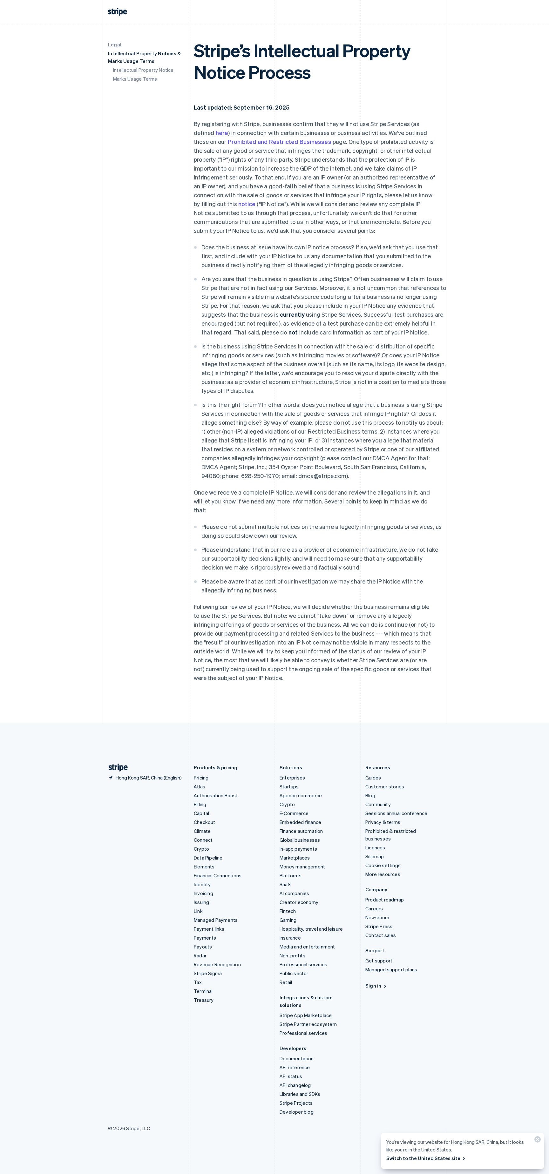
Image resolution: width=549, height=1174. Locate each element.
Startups (289, 786)
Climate (202, 831)
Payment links (209, 929)
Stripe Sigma (208, 973)
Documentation (297, 1058)
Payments (205, 937)
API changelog (295, 1085)
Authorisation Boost (216, 795)
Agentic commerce (301, 795)
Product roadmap (384, 899)
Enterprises (292, 777)
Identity (202, 884)
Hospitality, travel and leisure (311, 929)
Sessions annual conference (396, 813)
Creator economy (299, 902)
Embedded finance (300, 822)
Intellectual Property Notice (143, 70)
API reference (295, 1067)
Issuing (201, 902)
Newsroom (377, 917)
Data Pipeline (208, 857)
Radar (200, 955)
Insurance (290, 937)
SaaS (285, 884)
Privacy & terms (382, 822)
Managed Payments (216, 920)
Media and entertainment (307, 946)
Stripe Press (378, 926)
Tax (198, 982)
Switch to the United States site (423, 1158)
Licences (375, 847)
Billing (200, 804)
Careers (374, 908)
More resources (382, 874)
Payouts (203, 946)
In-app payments (298, 849)
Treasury (204, 1000)
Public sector (294, 973)
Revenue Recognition (217, 964)
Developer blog (297, 1112)
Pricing (201, 777)
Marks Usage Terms (135, 79)
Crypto (201, 849)
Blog (370, 795)
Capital (201, 813)
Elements (204, 866)
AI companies (294, 893)
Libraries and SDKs (300, 1094)
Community (378, 804)
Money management (302, 866)
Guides (373, 777)
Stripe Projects (296, 1103)
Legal (114, 44)
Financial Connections (217, 875)
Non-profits (292, 955)
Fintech (288, 911)
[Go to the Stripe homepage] (116, 768)
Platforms (291, 875)
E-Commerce (294, 813)
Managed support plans (391, 969)
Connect (203, 840)
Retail (286, 982)
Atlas (199, 786)
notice (246, 203)
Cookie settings (383, 865)
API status (291, 1076)
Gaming (288, 920)
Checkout (204, 822)
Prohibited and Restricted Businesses (279, 141)
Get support (378, 960)
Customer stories (384, 786)
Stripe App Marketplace (306, 1015)
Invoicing (203, 893)
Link (198, 911)
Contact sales (380, 935)
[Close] (536, 1141)
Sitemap (374, 856)
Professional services (303, 964)
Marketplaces (295, 857)
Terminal (203, 991)
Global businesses (300, 840)
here (222, 132)
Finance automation (301, 831)
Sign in (373, 985)
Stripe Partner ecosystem (308, 1024)
